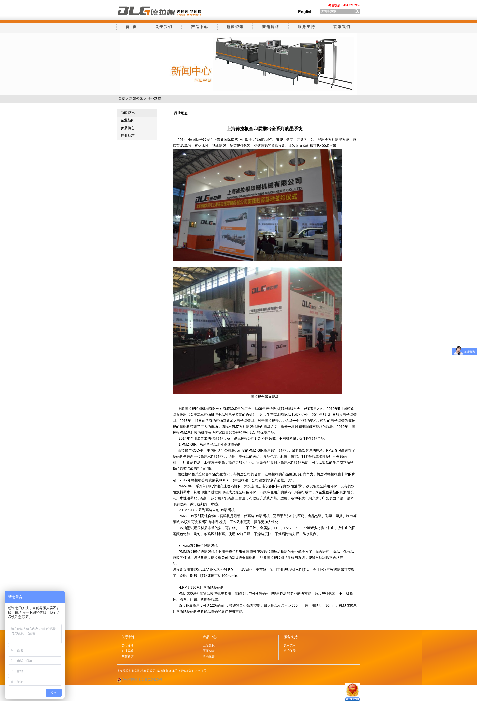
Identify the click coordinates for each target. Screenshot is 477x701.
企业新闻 (128, 120)
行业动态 (128, 136)
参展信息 (128, 128)
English (305, 12)
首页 (121, 99)
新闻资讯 (136, 99)
